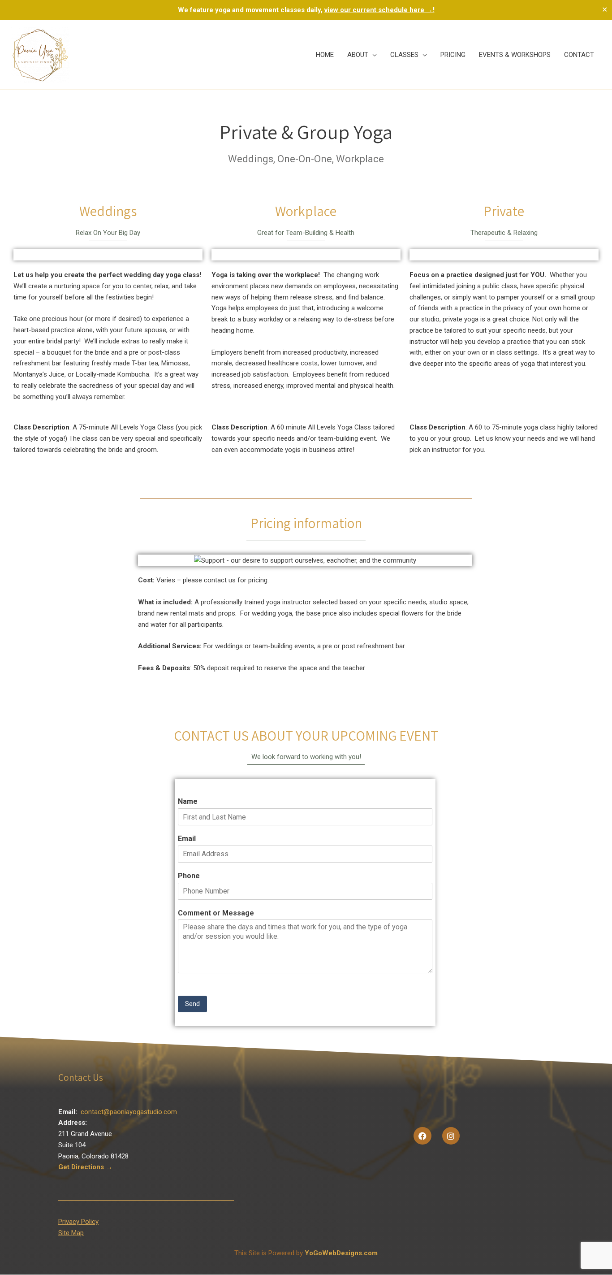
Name (188, 801)
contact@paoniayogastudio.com (129, 1112)
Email (187, 838)
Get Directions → (85, 1167)
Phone (189, 876)
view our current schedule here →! (379, 10)
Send (192, 1004)
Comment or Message (216, 913)
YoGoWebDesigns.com (341, 1253)
